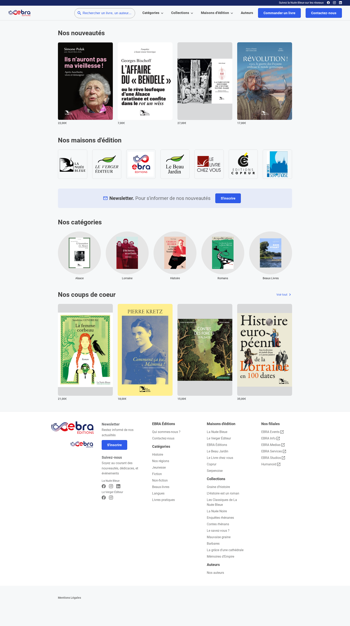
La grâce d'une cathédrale (225, 550)
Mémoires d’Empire (220, 556)
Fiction (157, 474)
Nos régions (160, 461)
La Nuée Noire (217, 511)
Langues (158, 493)
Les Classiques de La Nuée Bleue (222, 502)
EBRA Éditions (217, 445)
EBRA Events (270, 432)
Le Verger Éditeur (219, 438)
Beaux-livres (160, 487)
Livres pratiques (163, 500)
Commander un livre (279, 13)
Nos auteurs (215, 573)
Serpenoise (215, 471)
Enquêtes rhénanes (220, 518)
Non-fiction (160, 480)
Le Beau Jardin (217, 451)
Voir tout (282, 294)
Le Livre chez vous (220, 458)
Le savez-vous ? (218, 531)
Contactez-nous (323, 13)
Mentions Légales (69, 597)
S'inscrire (228, 198)
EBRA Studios (271, 458)
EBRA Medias (271, 445)
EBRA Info (268, 438)
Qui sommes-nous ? (166, 432)
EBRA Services (271, 451)
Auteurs (247, 13)
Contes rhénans (218, 524)
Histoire (157, 454)
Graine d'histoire (218, 487)
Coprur (211, 464)
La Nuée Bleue (217, 432)
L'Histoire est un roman (223, 493)
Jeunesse (159, 467)
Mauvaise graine (218, 537)
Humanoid (268, 464)
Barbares (213, 543)
